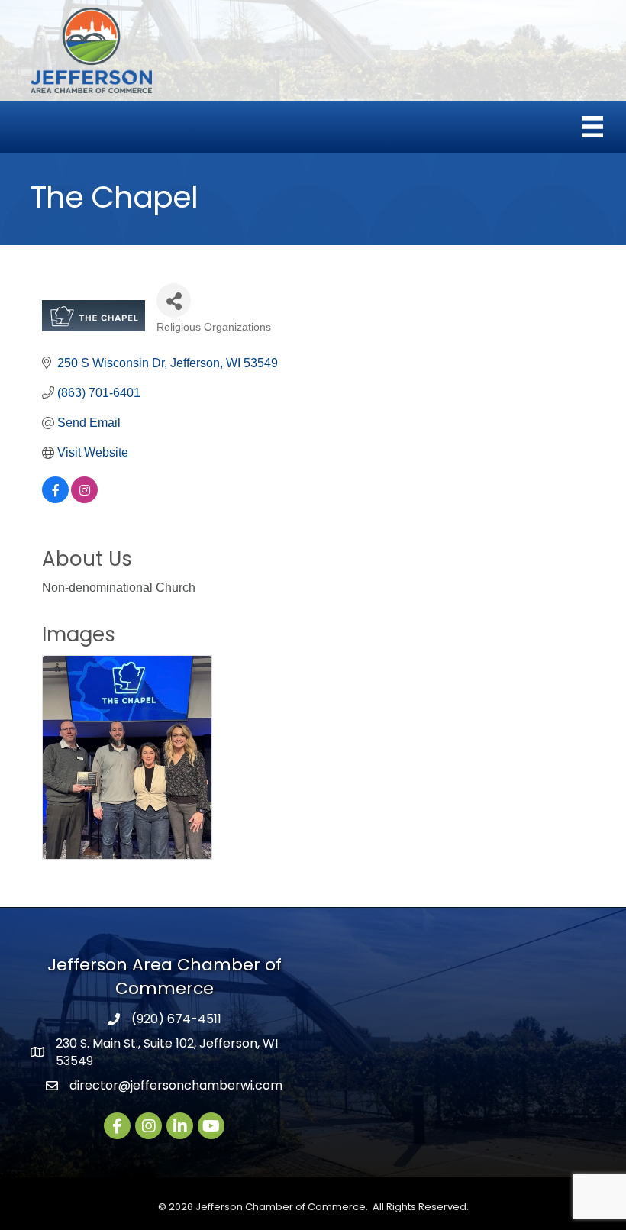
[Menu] (592, 126)
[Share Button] (173, 300)
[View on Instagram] (84, 498)
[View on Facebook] (55, 498)
